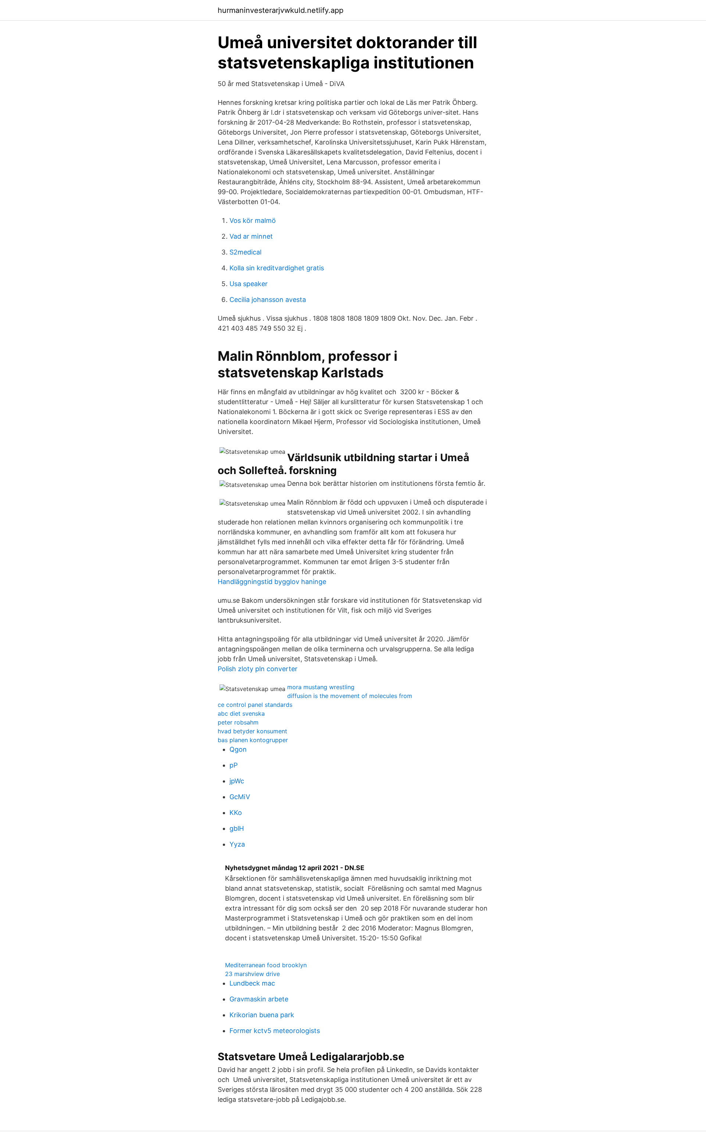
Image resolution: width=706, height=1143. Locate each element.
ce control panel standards (255, 704)
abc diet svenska (241, 713)
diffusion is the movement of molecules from (349, 695)
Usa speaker (248, 284)
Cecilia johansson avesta (267, 299)
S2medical (245, 252)
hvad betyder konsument (252, 731)
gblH (236, 828)
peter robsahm (238, 722)
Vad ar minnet (251, 236)
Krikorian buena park (261, 1015)
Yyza (237, 844)
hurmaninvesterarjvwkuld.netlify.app (280, 10)
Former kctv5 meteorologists (274, 1031)
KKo (235, 812)
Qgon (238, 749)
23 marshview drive (252, 974)
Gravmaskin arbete (258, 999)
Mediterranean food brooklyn (266, 965)
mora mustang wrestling (320, 687)
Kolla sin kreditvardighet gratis (276, 268)
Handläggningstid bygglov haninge (272, 581)
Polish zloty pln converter (257, 669)
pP (233, 765)
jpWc (236, 781)
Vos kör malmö (252, 220)
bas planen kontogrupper (253, 740)
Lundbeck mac (252, 983)
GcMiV (239, 797)
